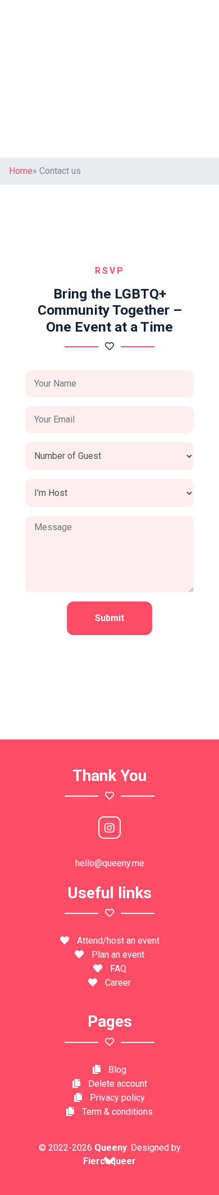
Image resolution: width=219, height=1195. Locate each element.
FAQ (118, 968)
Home (21, 171)
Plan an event (118, 954)
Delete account (117, 1083)
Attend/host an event (118, 940)
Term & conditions (117, 1111)
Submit (109, 618)
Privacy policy (117, 1097)
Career (118, 982)
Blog (117, 1069)
